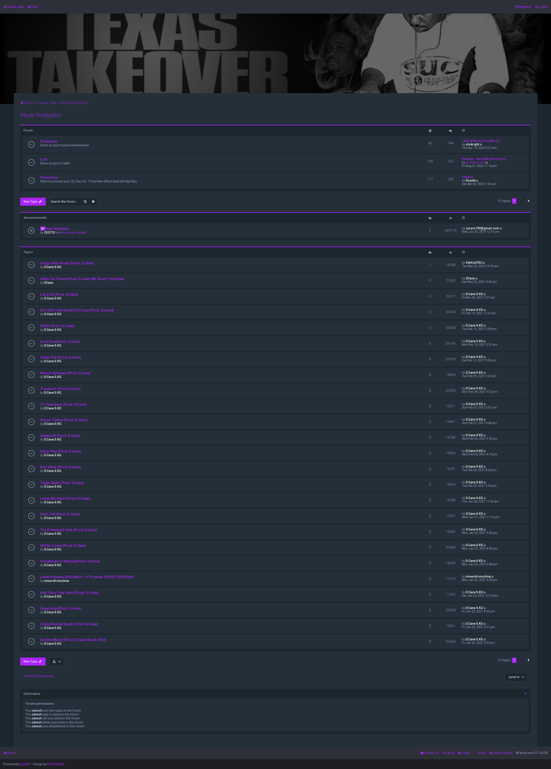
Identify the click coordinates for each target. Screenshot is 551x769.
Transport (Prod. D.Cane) (60, 389)
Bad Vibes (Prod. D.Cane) (60, 467)
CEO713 (49, 232)
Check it (467, 177)
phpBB (24, 764)
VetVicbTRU (474, 262)
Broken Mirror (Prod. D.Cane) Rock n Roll (73, 640)
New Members (57, 229)
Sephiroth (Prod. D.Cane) (60, 435)
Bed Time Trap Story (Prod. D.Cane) (69, 592)
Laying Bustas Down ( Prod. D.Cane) (69, 624)
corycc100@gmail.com (482, 228)
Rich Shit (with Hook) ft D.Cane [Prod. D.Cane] (76, 310)
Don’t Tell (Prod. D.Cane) (60, 514)
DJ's (43, 159)
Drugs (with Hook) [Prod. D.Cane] (66, 263)
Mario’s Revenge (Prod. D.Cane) (65, 373)
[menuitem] (32, 7)
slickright (472, 144)
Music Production (40, 115)
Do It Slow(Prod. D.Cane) (60, 341)
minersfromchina (56, 581)
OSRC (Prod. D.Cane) (57, 326)
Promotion (49, 177)
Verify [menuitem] (481, 753)
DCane (48, 282)
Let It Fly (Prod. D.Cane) (59, 294)
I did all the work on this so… (481, 141)
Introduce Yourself (73, 232)
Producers (48, 141)
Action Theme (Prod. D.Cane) (63, 420)
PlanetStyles (55, 764)
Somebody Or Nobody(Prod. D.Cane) (70, 561)
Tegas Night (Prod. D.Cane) (62, 483)
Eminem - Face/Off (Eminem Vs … (485, 159)
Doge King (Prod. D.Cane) (60, 608)
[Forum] (275, 53)
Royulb (470, 180)
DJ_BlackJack (475, 162)
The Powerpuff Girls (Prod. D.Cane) (68, 530)
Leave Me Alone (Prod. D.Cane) (65, 498)
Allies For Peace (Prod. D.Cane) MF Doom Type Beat (82, 279)
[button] (528, 201)
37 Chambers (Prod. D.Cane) (63, 404)
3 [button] (524, 201)
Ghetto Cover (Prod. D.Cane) (63, 545)
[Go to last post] (501, 228)
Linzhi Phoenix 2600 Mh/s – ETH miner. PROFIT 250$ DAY (87, 577)
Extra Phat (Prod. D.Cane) (60, 451)
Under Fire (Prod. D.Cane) (60, 357)
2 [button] (519, 201)
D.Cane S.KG (52, 267)
